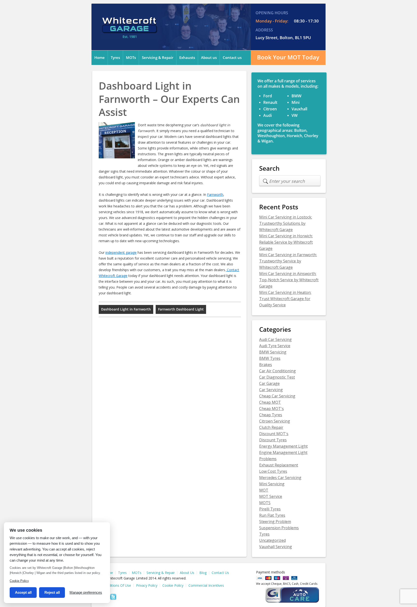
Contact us (232, 58)
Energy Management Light (283, 446)
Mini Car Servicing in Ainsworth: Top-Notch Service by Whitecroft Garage (289, 280)
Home (99, 58)
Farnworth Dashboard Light (181, 309)
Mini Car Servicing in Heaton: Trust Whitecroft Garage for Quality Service (285, 299)
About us (209, 58)
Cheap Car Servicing (277, 396)
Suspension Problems (279, 527)
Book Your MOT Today (288, 57)
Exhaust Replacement (278, 465)
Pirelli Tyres (270, 509)
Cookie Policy (172, 585)
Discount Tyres (273, 440)
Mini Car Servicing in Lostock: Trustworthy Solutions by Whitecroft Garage (285, 223)
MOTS (265, 502)
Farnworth (215, 194)
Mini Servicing (272, 484)
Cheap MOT (270, 402)
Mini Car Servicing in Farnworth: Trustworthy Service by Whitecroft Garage (288, 261)
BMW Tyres (269, 358)
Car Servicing (271, 389)
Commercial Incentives (206, 585)
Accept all (23, 592)
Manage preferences (86, 592)
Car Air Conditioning (277, 371)
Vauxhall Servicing (275, 546)
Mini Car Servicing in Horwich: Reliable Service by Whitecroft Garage (286, 242)
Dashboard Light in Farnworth (126, 309)
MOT (263, 490)
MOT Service (270, 496)
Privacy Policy (146, 585)
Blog (203, 572)
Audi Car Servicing (275, 339)
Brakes (265, 364)
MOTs (131, 58)
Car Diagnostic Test (277, 377)
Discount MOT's (273, 433)
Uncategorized (272, 540)
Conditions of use (117, 585)
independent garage (121, 252)
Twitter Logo (113, 597)
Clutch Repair (271, 427)
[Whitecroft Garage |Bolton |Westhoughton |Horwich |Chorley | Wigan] (129, 35)
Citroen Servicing (274, 421)
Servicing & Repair (157, 58)
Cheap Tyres (270, 414)
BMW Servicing (272, 352)
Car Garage (269, 383)
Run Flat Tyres (272, 515)
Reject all (52, 592)
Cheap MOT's (271, 408)
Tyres (115, 58)
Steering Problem (275, 521)
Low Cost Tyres (273, 471)
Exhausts (187, 58)
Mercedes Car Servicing (280, 477)
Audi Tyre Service (274, 345)
